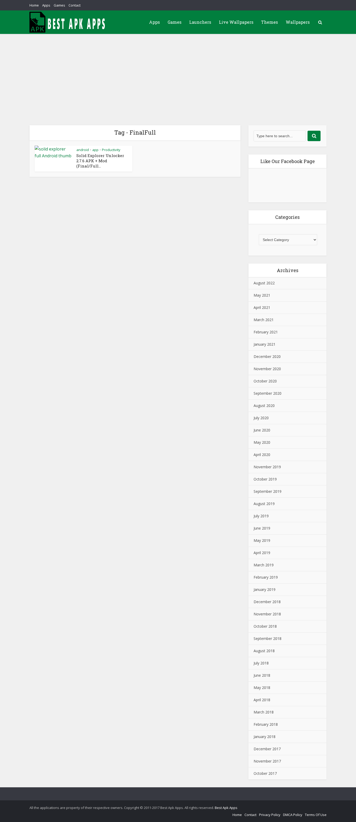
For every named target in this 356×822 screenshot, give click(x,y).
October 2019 (265, 479)
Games (59, 5)
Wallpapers (298, 22)
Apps (46, 5)
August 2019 (264, 503)
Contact (75, 5)
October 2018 (265, 626)
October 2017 (265, 773)
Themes (269, 22)
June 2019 (262, 528)
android (82, 149)
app (95, 149)
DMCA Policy (292, 814)
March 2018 (264, 712)
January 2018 (264, 736)
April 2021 (262, 307)
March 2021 (264, 319)
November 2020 (267, 368)
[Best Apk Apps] (68, 22)
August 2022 (264, 282)
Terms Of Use (316, 814)
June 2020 (262, 430)
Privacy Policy (269, 814)
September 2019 (267, 491)
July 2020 (261, 417)
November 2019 (267, 466)
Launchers (200, 22)
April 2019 (262, 552)
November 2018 (267, 613)
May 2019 (262, 540)
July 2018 (261, 663)
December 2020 (267, 356)
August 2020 (264, 405)
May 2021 (262, 295)
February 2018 (266, 724)
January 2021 (264, 344)
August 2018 (264, 650)
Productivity (111, 149)
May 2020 (262, 442)
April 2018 (262, 699)
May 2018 (262, 687)
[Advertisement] (178, 73)
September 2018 (267, 638)
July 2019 (261, 515)
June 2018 (262, 675)
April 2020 (262, 454)
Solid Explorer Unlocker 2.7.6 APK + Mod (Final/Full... (100, 161)
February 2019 (266, 577)
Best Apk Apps (226, 807)
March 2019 (264, 564)
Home (34, 5)
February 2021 (266, 331)
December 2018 (267, 601)
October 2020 (265, 381)
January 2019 (264, 589)
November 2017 (267, 761)
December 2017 (267, 748)
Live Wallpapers (236, 22)
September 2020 (267, 393)
